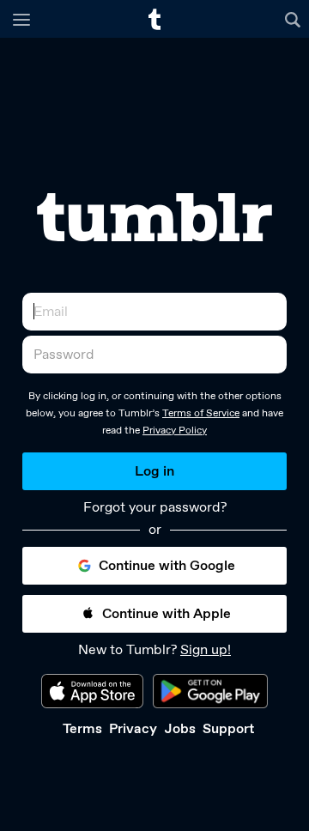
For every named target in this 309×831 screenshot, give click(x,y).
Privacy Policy (174, 430)
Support (228, 728)
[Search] (295, 19)
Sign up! (205, 649)
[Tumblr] (154, 217)
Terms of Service (200, 413)
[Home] (154, 19)
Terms (82, 728)
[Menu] (21, 19)
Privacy (133, 728)
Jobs (180, 728)
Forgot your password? (155, 507)
